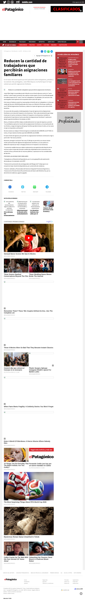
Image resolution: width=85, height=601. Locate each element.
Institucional (75, 583)
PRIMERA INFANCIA (54, 573)
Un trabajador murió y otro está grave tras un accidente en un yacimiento (74, 83)
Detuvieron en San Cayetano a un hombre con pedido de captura (74, 104)
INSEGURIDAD (23, 45)
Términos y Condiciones (47, 583)
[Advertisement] (42, 27)
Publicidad (75, 581)
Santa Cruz (51, 42)
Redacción (66, 583)
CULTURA (46, 45)
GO (61, 573)
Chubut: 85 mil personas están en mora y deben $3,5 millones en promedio (48, 212)
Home (4, 42)
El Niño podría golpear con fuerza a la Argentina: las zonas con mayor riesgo (74, 63)
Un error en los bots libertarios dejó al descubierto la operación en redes (74, 93)
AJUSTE (39, 45)
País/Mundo (32, 42)
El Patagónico (7, 51)
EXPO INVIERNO (77, 573)
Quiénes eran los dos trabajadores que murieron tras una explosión (74, 74)
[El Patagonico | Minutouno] (18, 2)
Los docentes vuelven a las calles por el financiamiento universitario (35, 213)
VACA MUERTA (71, 69)
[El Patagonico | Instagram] (12, 2)
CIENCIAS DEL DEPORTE (8, 573)
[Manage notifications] (81, 593)
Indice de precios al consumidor (39, 573)
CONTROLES (70, 100)
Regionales (12, 42)
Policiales (22, 42)
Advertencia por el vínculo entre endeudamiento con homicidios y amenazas (22, 213)
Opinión (26, 583)
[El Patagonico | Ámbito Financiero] (27, 2)
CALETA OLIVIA (63, 45)
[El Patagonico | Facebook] (8, 2)
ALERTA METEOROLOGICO (73, 57)
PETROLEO (70, 79)
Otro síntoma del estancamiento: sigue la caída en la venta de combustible (9, 216)
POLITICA (32, 45)
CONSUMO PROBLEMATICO (22, 573)
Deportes (42, 42)
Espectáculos (62, 42)
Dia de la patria (68, 573)
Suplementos (76, 580)
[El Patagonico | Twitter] (4, 2)
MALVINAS (54, 45)
